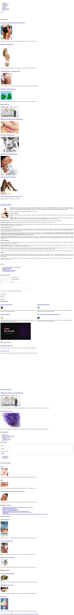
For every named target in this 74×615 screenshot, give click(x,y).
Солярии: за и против (5, 519)
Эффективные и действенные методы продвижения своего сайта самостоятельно (18, 507)
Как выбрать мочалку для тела (7, 411)
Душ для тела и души (5, 350)
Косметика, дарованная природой (7, 573)
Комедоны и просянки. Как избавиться (10, 510)
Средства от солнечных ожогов (7, 540)
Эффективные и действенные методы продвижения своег (12, 119)
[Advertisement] (54, 14)
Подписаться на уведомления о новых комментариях (11, 291)
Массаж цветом (4, 596)
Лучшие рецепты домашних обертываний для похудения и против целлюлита (17, 512)
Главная (1, 198)
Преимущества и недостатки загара (7, 557)
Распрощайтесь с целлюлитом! (6, 204)
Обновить (2, 296)
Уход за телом (3, 205)
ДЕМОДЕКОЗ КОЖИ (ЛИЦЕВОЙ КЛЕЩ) (11, 509)
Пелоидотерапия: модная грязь (7, 345)
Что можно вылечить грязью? (6, 304)
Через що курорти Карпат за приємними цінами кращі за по (49, 314)
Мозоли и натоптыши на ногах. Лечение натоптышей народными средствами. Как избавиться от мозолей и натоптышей (25, 514)
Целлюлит (6, 198)
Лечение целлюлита (6, 269)
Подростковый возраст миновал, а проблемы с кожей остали (12, 491)
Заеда (2, 466)
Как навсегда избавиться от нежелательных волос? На (11, 196)
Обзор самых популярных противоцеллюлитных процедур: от (13, 22)
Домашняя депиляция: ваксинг (43, 304)
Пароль (2, 448)
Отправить (2, 299)
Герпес (2, 480)
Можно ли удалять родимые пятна (7, 134)
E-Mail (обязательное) (16, 279)
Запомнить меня (4, 451)
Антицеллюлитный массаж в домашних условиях (10, 71)
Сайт (12, 281)
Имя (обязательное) (15, 277)
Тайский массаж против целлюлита (9, 270)
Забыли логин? (5, 457)
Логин (2, 445)
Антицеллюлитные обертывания (9, 271)
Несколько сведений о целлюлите (7, 44)
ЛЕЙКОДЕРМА (6, 513)
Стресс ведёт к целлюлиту (7, 268)
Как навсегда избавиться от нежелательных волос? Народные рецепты (16, 511)
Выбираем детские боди (5, 314)
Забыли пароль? (6, 456)
